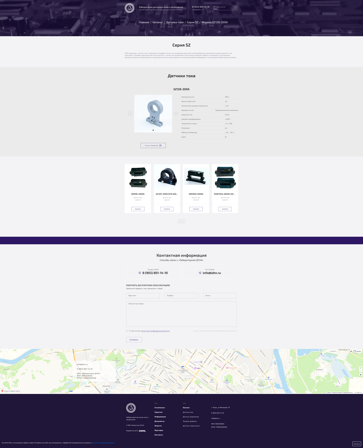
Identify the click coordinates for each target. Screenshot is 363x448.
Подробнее (138, 209)
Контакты (159, 435)
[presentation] (130, 113)
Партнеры (159, 430)
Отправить (134, 340)
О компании (160, 407)
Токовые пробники (190, 421)
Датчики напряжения (191, 417)
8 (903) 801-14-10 (200, 7)
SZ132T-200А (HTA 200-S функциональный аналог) (167, 194)
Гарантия (158, 412)
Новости (158, 426)
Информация (160, 417)
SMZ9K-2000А (137, 194)
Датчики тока (175, 22)
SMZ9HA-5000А (196, 194)
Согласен (357, 444)
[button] (153, 130)
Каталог (158, 22)
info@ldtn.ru (197, 9)
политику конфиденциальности (155, 331)
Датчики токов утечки (191, 426)
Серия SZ (192, 22)
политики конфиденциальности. (103, 443)
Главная (144, 22)
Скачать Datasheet (151, 145)
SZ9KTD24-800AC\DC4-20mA (225, 194)
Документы (160, 421)
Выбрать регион (220, 7)
